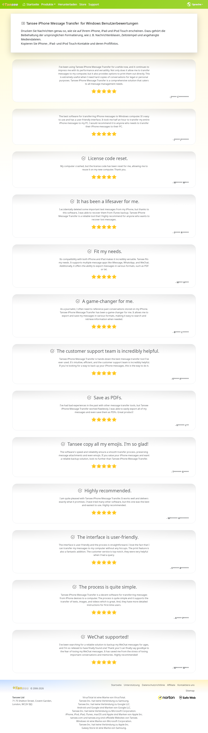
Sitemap (190, 690)
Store (82, 4)
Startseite (32, 4)
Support (93, 4)
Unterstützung (132, 685)
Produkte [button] (47, 4)
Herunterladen (67, 4)
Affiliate (171, 685)
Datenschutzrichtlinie (153, 685)
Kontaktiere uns (186, 685)
